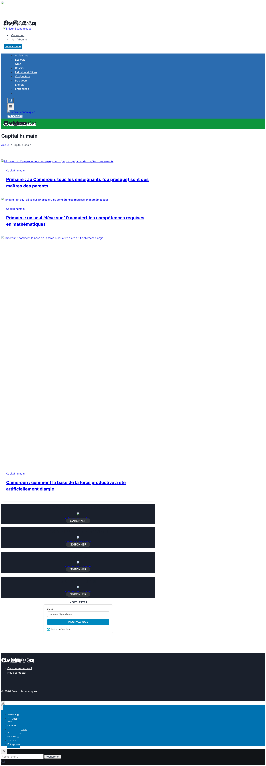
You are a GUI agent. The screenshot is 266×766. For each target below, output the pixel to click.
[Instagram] (15, 24)
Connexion (17, 35)
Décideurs (21, 80)
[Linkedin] (24, 24)
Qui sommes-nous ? (19, 668)
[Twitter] (11, 24)
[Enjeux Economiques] (17, 28)
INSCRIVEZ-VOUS (78, 622)
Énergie (19, 84)
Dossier (19, 68)
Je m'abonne (13, 46)
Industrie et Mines (26, 72)
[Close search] (4, 751)
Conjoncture (22, 76)
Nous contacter (16, 672)
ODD (18, 63)
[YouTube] (34, 24)
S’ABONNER (78, 521)
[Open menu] (10, 106)
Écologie (20, 59)
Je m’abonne (19, 39)
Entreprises (22, 88)
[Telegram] (29, 24)
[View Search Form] (10, 100)
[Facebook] (6, 24)
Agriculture (21, 55)
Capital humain (15, 170)
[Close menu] (2, 707)
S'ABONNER (15, 116)
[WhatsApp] (20, 24)
